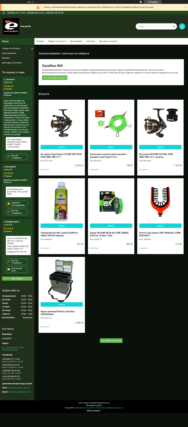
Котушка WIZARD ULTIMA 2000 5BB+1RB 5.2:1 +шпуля (156, 155)
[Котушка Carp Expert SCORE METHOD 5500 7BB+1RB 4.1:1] (62, 123)
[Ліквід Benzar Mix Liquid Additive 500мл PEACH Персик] (62, 201)
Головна (40, 41)
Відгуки (6, 58)
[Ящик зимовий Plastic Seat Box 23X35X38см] (62, 280)
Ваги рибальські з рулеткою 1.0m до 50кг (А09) (17, 191)
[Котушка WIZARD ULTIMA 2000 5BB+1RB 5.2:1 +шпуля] (160, 123)
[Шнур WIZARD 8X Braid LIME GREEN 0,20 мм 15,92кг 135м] (111, 201)
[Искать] (174, 26)
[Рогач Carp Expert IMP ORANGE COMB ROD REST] (160, 201)
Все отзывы (17, 278)
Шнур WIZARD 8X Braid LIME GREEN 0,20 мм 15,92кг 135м (109, 234)
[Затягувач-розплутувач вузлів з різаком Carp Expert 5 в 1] (111, 123)
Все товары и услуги (110, 340)
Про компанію (76, 41)
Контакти (91, 41)
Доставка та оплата (108, 41)
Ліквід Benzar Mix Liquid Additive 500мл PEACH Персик (59, 234)
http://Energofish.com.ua (18, 388)
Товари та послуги (56, 41)
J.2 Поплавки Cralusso (55, 78)
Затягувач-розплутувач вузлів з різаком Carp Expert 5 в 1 (108, 155)
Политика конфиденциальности (110, 408)
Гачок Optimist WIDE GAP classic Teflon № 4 (18, 247)
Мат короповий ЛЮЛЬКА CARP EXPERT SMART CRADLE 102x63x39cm (17, 143)
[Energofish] (11, 26)
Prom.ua (106, 403)
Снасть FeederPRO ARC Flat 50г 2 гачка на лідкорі (17, 240)
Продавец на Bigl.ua (94, 405)
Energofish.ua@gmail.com (19, 392)
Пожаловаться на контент (85, 408)
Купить (62, 147)
